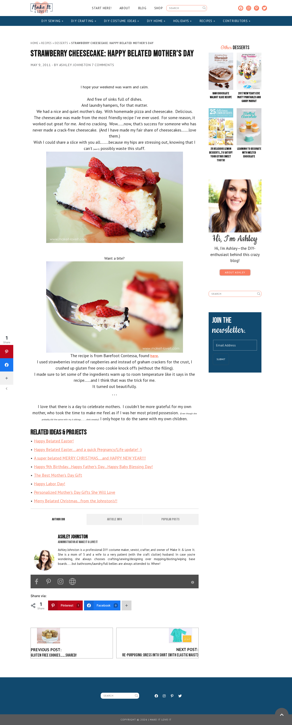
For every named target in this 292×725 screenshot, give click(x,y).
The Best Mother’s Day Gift (58, 475)
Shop (158, 8)
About (124, 8)
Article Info (114, 519)
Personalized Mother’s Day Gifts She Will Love (74, 492)
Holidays (181, 21)
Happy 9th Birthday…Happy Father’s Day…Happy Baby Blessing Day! (93, 466)
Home (34, 43)
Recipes (207, 21)
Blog (142, 8)
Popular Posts (170, 519)
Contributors (236, 21)
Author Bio (58, 519)
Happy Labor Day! (49, 483)
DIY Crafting (83, 21)
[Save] (114, 196)
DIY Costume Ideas (120, 21)
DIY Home (155, 21)
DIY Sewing (51, 21)
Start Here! (102, 8)
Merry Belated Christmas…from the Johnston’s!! (75, 500)
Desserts (61, 43)
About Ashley (235, 272)
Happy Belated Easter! (54, 441)
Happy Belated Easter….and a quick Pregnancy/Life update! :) (88, 449)
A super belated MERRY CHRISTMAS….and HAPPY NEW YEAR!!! (90, 458)
